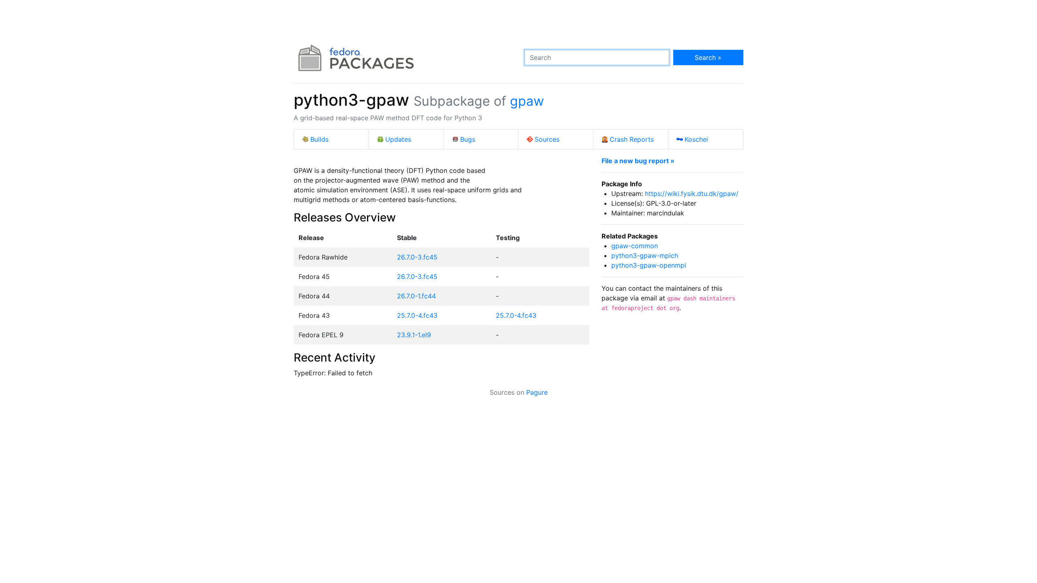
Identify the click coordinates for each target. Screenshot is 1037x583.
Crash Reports (632, 139)
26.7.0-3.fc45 (417, 257)
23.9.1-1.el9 (414, 335)
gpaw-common (634, 246)
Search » (708, 57)
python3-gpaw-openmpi (648, 265)
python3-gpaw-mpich (644, 255)
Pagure (537, 392)
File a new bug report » (638, 161)
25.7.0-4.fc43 (417, 315)
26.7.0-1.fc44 (416, 296)
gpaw (527, 101)
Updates (398, 139)
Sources (547, 139)
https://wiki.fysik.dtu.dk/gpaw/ (691, 193)
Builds (319, 139)
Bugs (467, 139)
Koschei (696, 139)
